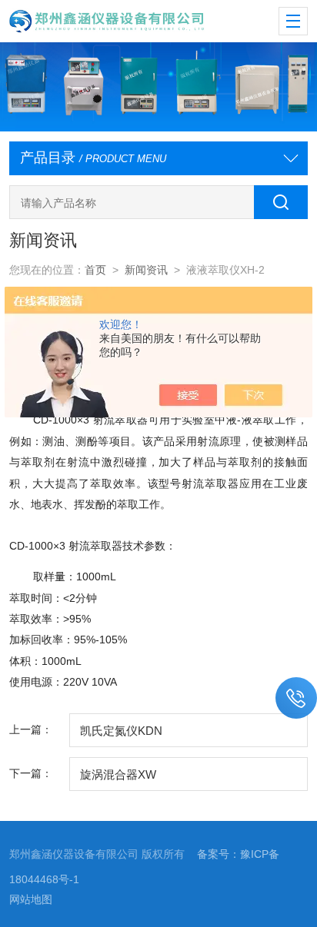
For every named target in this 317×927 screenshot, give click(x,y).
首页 (95, 270)
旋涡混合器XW (118, 774)
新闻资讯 (146, 270)
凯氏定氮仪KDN (121, 730)
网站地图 (30, 899)
